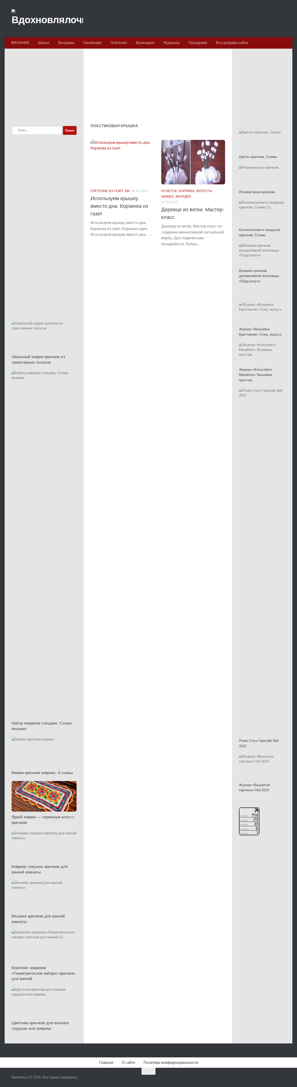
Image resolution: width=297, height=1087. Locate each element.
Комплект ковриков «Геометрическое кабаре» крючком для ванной (43, 973)
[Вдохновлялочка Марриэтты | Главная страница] (47, 18)
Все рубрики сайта (232, 43)
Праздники (198, 43)
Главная (106, 1063)
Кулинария (145, 43)
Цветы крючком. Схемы (258, 157)
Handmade (92, 43)
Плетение (118, 43)
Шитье (43, 43)
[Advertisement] (158, 86)
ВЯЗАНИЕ (20, 43)
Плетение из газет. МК (110, 191)
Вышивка (66, 43)
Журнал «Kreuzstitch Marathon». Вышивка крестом (255, 375)
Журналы (171, 43)
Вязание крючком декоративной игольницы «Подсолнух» (259, 276)
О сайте (128, 1063)
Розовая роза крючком (257, 192)
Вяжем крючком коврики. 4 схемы (42, 773)
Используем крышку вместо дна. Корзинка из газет (119, 206)
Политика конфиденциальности (171, 1063)
